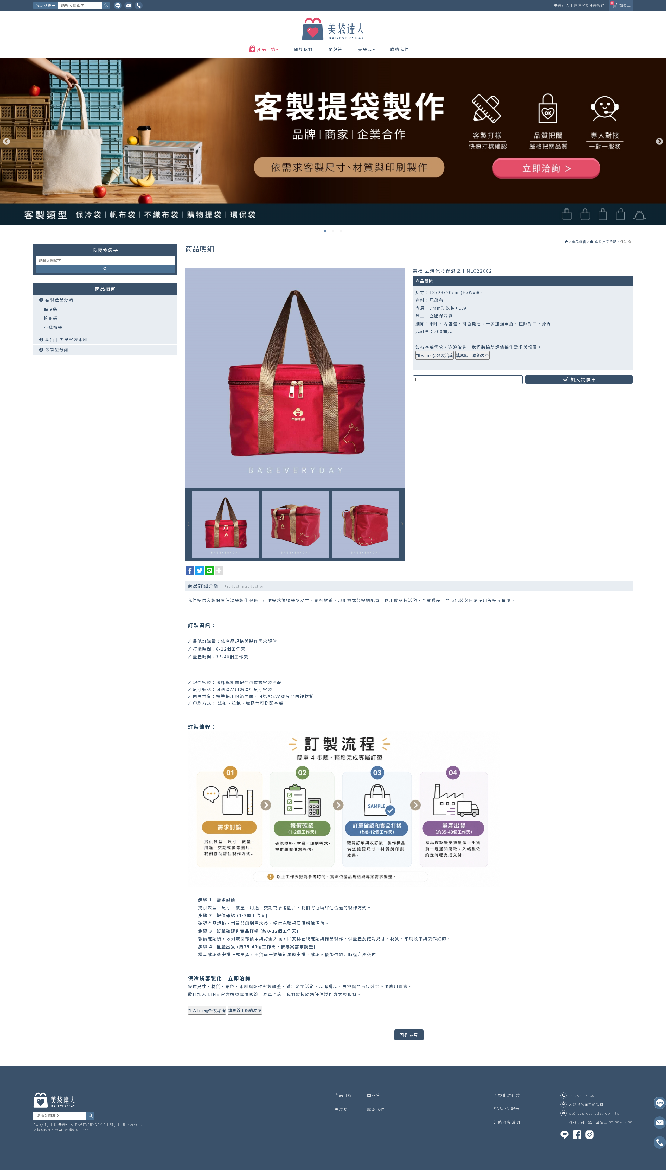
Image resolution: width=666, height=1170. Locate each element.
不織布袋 (53, 327)
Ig (128, 5)
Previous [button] (6, 141)
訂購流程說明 (507, 1122)
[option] (333, 141)
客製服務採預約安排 (586, 1104)
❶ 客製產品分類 (56, 299)
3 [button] (340, 230)
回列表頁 (409, 1035)
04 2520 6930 (582, 1095)
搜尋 (106, 5)
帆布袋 (51, 318)
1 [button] (325, 230)
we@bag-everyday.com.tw (594, 1113)
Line (118, 5)
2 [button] (333, 230)
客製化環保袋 (507, 1095)
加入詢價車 (583, 379)
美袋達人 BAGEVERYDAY (333, 29)
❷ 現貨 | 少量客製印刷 (63, 339)
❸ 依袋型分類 (54, 349)
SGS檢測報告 (507, 1108)
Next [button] (659, 141)
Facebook (139, 5)
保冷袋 (51, 309)
